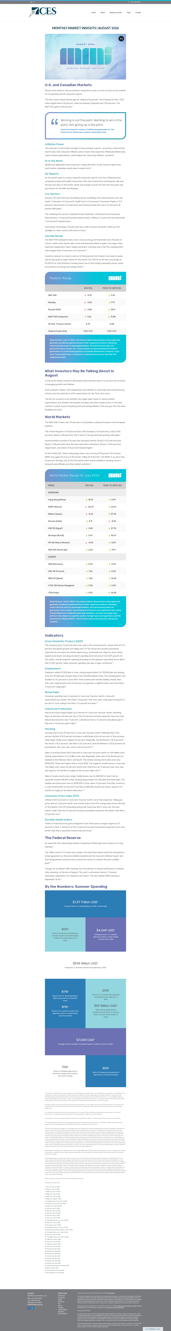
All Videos (61, 1312)
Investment (61, 1298)
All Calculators (62, 1314)
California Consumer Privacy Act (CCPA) (127, 1306)
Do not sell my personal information (115, 1307)
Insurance (61, 1302)
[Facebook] (33, 2)
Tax (59, 1304)
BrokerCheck (112, 1293)
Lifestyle (60, 1308)
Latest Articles (62, 1310)
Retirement (61, 1296)
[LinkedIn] (31, 2)
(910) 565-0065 (135, 2)
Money (60, 1306)
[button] (102, 12)
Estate (60, 1300)
